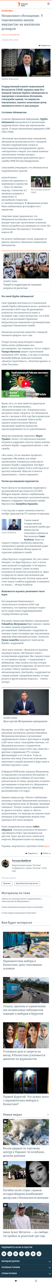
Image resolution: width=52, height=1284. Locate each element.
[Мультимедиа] (16, 1281)
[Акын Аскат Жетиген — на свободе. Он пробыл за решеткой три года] (26, 1216)
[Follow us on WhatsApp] (27, 1253)
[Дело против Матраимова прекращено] (26, 702)
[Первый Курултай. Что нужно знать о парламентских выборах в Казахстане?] (26, 1080)
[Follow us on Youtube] (4, 1253)
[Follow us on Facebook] (15, 1253)
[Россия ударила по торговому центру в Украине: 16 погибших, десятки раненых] (26, 1132)
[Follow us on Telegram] (21, 1253)
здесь (46, 846)
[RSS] (39, 1253)
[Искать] (36, 1281)
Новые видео (12, 1114)
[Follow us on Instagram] (9, 1253)
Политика (7, 11)
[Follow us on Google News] (33, 1253)
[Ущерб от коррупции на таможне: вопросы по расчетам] (26, 265)
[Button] (44, 45)
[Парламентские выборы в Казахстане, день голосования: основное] (26, 945)
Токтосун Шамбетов (10, 35)
